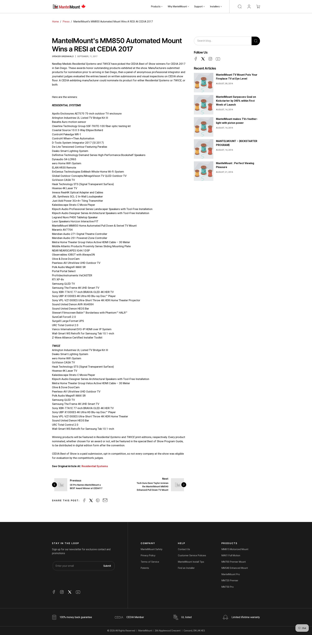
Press (66, 21)
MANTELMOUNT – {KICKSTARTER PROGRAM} (236, 143)
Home (55, 21)
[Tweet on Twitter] (91, 500)
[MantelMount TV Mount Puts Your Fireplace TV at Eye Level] (203, 82)
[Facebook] (195, 59)
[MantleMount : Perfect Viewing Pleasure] (203, 171)
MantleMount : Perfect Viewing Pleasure (235, 165)
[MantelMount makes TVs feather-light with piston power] (203, 127)
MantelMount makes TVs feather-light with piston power (237, 120)
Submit (107, 565)
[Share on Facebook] (84, 500)
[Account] (249, 6)
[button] (156, 6)
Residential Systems (95, 466)
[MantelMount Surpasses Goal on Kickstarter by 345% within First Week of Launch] (203, 105)
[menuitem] (156, 6)
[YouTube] (218, 59)
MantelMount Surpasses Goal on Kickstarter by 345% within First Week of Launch (236, 100)
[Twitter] (203, 59)
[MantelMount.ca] (69, 6)
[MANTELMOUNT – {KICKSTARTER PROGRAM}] (203, 149)
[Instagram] (210, 59)
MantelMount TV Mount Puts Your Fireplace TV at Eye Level (236, 76)
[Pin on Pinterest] (98, 500)
